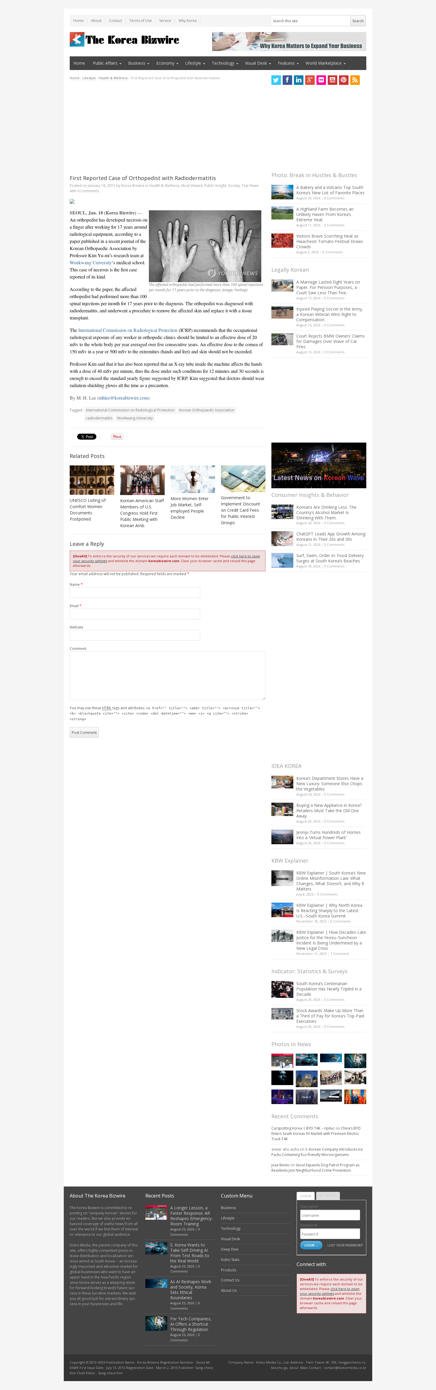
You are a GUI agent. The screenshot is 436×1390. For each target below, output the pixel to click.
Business (136, 63)
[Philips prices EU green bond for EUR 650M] (307, 1079)
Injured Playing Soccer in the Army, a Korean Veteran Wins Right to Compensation (329, 314)
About (96, 20)
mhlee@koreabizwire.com (123, 398)
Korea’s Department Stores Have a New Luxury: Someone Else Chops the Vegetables (329, 783)
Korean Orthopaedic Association (206, 410)
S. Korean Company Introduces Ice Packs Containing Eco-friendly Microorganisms (317, 1152)
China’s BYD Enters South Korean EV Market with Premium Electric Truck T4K (316, 1133)
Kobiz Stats (230, 1259)
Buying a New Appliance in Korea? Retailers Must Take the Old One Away (329, 810)
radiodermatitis (99, 418)
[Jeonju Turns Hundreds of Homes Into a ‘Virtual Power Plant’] (282, 837)
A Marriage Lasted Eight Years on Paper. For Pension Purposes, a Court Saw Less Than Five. (328, 287)
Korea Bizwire (132, 185)
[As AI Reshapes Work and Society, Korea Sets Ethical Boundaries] (331, 1058)
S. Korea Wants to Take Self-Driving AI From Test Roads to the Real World (189, 1253)
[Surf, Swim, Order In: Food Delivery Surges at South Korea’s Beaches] (282, 560)
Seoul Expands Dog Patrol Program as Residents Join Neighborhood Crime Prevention (315, 1167)
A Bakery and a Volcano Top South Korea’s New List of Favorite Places (330, 190)
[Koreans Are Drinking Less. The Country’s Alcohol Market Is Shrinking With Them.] (282, 512)
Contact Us (230, 1280)
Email (76, 605)
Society (234, 185)
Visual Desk (256, 63)
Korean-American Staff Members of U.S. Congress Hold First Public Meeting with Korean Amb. (142, 513)
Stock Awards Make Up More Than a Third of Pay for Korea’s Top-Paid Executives (330, 1016)
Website (76, 627)
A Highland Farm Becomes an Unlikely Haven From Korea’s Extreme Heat (325, 214)
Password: (309, 1225)
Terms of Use (140, 20)
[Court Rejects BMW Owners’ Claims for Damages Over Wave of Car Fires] (282, 339)
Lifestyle (193, 63)
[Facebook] (287, 80)
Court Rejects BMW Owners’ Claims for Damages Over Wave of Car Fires (330, 341)
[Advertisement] (167, 127)
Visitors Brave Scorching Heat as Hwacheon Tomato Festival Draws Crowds (329, 241)
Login (305, 1196)
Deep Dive (229, 1249)
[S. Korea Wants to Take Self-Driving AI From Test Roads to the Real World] (307, 1060)
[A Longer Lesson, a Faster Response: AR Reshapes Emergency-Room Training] (282, 1061)
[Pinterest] (344, 80)
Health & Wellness (113, 78)
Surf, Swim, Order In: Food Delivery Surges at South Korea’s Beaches (330, 558)
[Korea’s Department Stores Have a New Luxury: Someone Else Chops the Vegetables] (282, 782)
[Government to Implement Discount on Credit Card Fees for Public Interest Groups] (243, 478)
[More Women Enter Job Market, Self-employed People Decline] (193, 479)
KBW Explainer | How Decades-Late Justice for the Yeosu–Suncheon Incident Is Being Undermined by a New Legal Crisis (331, 940)
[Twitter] (276, 80)
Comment (78, 648)
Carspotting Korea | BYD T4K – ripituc (303, 1128)
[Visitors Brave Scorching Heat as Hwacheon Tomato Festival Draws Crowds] (282, 240)
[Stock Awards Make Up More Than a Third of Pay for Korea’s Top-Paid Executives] (282, 1014)
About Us (229, 1290)
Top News (250, 185)
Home (78, 20)
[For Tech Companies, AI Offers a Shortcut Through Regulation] (355, 1061)
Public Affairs (105, 63)
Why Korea (188, 20)
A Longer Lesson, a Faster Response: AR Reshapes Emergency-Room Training (191, 1216)
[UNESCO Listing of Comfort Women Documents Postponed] (92, 480)
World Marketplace (323, 63)
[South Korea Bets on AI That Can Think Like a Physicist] (282, 1078)
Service (165, 20)
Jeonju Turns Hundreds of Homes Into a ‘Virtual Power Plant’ (328, 834)
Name (76, 584)
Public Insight (215, 185)
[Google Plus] (310, 80)
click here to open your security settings (329, 1291)
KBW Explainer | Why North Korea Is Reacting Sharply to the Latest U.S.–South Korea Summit (329, 910)
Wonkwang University (91, 262)
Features (286, 63)
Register (328, 1196)
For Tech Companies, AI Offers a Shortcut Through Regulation (190, 1324)
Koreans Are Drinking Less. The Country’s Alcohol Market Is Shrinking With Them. (326, 512)
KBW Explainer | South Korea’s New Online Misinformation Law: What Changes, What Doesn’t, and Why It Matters (331, 881)
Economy (165, 63)
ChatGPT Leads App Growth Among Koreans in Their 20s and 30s (330, 536)
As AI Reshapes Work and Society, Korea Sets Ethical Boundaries (190, 1289)
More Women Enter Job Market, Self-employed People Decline (190, 508)
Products (228, 1270)
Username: (309, 1206)
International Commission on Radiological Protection (127, 330)
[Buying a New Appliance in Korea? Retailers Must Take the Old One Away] (282, 809)
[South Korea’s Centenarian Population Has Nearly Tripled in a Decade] (282, 989)
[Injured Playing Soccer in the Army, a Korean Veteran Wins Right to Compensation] (282, 312)
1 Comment (339, 953)
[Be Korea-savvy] (125, 39)
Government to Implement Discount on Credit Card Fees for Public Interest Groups (240, 510)
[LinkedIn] (298, 80)
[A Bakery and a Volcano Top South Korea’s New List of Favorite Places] (282, 192)
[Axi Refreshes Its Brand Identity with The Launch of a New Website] (331, 1096)
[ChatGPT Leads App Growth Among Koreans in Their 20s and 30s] (282, 538)
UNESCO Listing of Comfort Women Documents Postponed (88, 509)
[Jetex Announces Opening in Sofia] (355, 1097)
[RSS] (355, 80)
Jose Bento (280, 1165)
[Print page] (167, 201)
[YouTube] (332, 80)
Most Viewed (192, 185)
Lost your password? (345, 1245)
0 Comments (334, 198)
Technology (223, 63)
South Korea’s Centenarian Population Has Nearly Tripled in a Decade (329, 989)
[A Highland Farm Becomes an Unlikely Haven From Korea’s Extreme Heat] (282, 213)
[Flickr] (321, 80)
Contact (115, 20)
